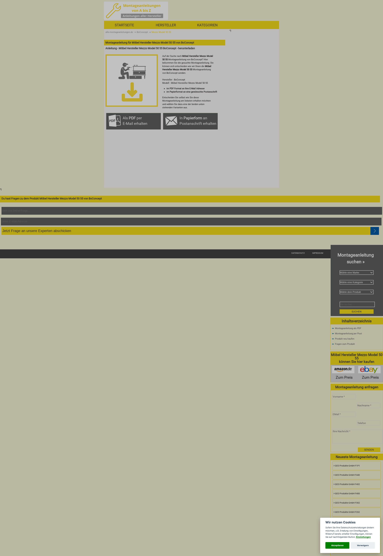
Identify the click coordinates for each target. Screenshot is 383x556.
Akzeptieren (337, 545)
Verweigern (363, 545)
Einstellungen (363, 537)
